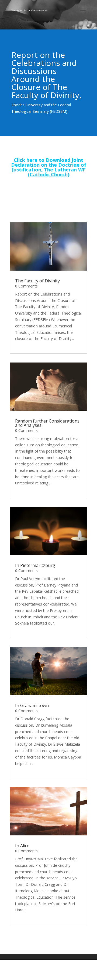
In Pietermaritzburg (35, 565)
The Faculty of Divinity (37, 281)
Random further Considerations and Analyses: (47, 423)
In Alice (22, 846)
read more (24, 345)
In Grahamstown (32, 705)
